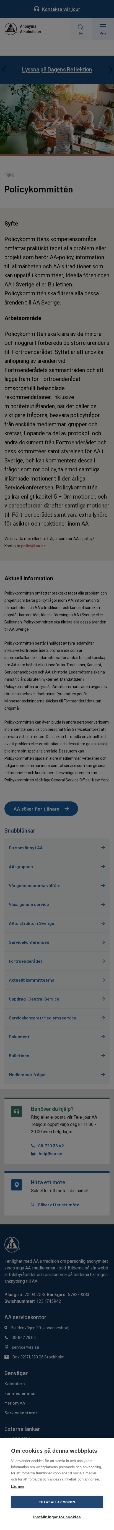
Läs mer (17, 1486)
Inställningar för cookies (57, 1517)
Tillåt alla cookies (57, 1502)
